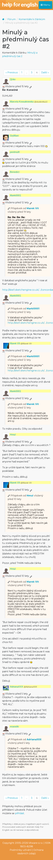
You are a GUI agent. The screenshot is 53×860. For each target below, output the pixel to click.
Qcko (12, 79)
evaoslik (14, 726)
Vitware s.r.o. (36, 843)
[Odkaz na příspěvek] (9, 208)
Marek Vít (33, 208)
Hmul (13, 434)
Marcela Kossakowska (29, 101)
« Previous (12, 72)
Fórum (12, 19)
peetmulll (15, 152)
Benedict (14, 172)
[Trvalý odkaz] (30, 86)
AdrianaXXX (23, 686)
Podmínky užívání (20, 850)
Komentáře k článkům (32, 19)
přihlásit (19, 813)
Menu (46, 5)
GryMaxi (14, 135)
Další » (45, 72)
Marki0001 (15, 195)
